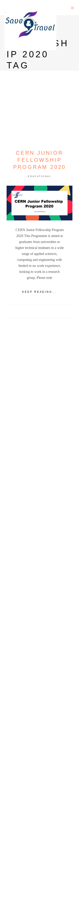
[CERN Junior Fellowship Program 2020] (39, 203)
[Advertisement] (39, 496)
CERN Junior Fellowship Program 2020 (39, 160)
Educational (39, 176)
